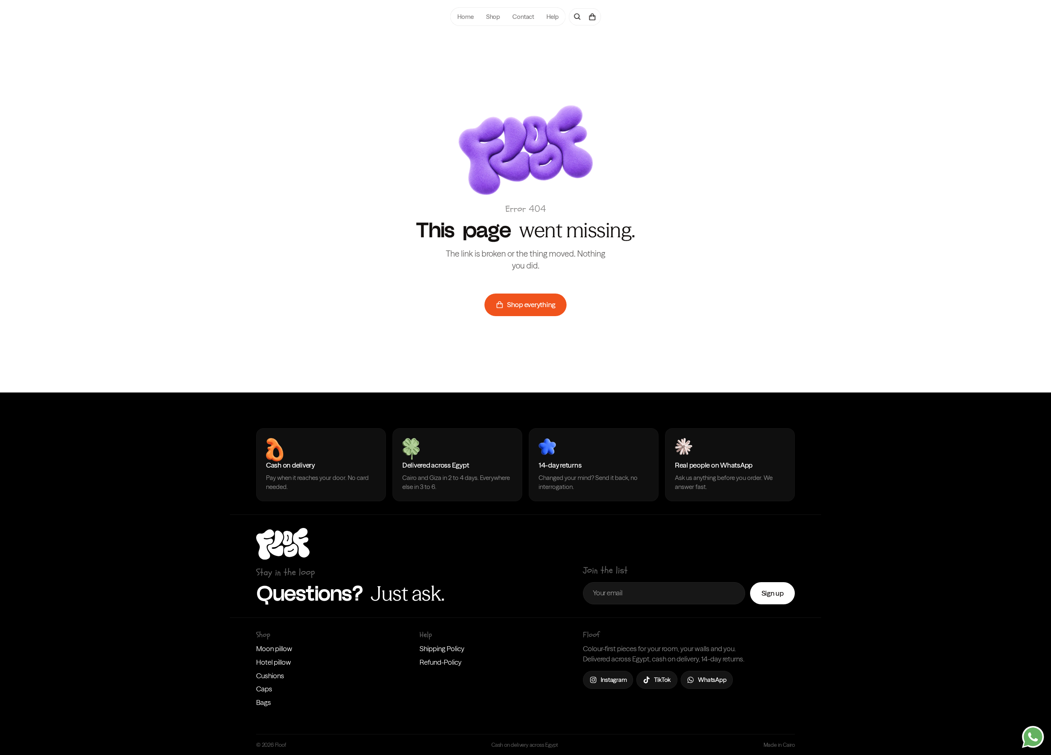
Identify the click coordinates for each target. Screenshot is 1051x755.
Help (552, 17)
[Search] (577, 16)
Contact (523, 17)
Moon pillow (274, 648)
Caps (264, 688)
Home (465, 17)
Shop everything (531, 304)
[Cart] (592, 16)
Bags (263, 702)
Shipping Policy (442, 648)
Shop (493, 17)
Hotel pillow (273, 662)
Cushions (270, 675)
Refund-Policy (440, 662)
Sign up (773, 593)
